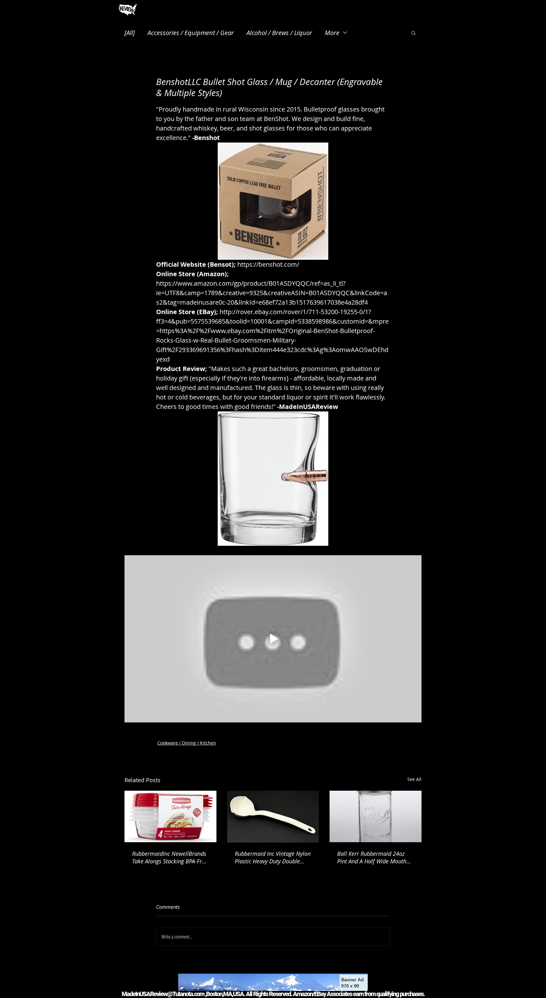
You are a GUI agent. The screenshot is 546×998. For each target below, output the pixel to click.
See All (414, 779)
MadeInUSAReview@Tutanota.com (163, 994)
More (332, 33)
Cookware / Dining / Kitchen (186, 743)
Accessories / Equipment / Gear (191, 33)
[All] (129, 33)
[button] (413, 32)
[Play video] (273, 638)
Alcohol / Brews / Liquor (279, 33)
